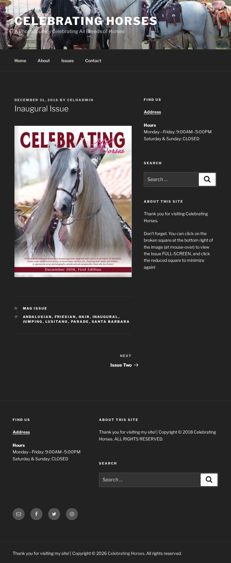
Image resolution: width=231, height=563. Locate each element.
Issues (67, 60)
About (44, 60)
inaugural (106, 317)
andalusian (37, 317)
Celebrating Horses (86, 21)
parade (80, 321)
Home (20, 60)
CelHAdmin (80, 100)
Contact (93, 60)
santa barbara (111, 321)
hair (84, 317)
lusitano (56, 321)
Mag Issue (35, 308)
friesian (65, 317)
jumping (33, 321)
